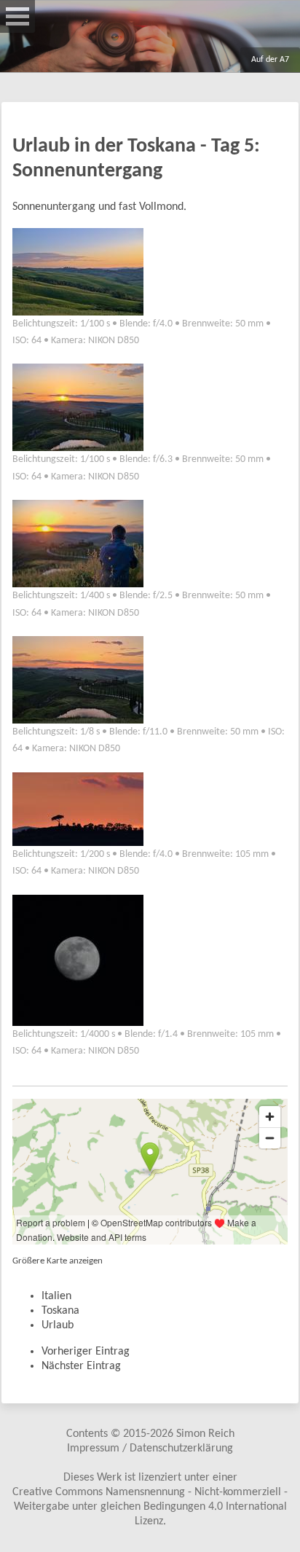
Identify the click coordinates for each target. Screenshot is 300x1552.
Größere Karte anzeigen (57, 1261)
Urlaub (58, 1325)
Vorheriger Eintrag (86, 1351)
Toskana (60, 1311)
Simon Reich (205, 1434)
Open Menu (17, 16)
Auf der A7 (270, 59)
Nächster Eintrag (81, 1366)
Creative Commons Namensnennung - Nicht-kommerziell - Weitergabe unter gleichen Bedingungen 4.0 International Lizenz (150, 1506)
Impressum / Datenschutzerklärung (150, 1448)
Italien (56, 1296)
